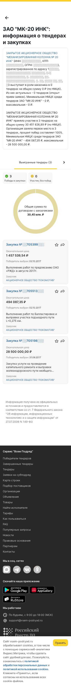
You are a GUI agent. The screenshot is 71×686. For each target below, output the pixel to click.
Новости (8, 535)
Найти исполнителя (15, 507)
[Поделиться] (62, 245)
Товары (8, 502)
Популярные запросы (17, 529)
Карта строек (11, 480)
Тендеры (8, 469)
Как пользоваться (14, 518)
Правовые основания (16, 540)
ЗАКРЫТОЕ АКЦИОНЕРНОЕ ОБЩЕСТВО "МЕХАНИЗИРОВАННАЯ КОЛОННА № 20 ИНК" (32, 57)
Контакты (9, 551)
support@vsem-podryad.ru (26, 620)
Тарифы (8, 513)
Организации (11, 491)
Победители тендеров (17, 458)
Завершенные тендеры (18, 463)
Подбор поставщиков (17, 485)
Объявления (11, 496)
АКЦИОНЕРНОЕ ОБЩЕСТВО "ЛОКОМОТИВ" (30, 280)
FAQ (5, 524)
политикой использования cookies (25, 669)
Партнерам (10, 546)
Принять (60, 642)
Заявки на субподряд (17, 474)
